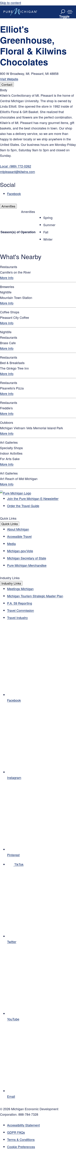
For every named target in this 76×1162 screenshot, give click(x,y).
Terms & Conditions (21, 1139)
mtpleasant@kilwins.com (17, 171)
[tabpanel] (38, 141)
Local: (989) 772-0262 (15, 166)
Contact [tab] (6, 84)
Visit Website (9, 79)
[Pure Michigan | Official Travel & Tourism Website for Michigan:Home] (20, 12)
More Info (6, 277)
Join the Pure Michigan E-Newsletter (33, 498)
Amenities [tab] (8, 206)
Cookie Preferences (21, 1146)
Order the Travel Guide (23, 505)
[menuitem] (41, 1146)
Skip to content (10, 2)
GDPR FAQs (16, 1132)
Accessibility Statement (23, 1125)
